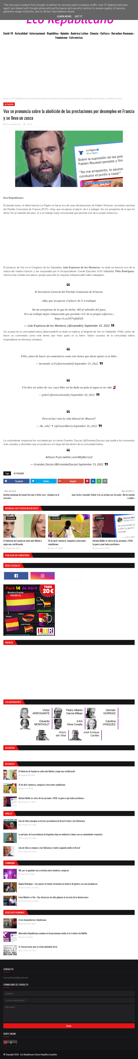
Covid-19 (8, 33)
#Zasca (50, 457)
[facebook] (16, 576)
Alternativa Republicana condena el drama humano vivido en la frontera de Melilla (53, 933)
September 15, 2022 (97, 325)
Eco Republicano (13, 124)
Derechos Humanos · (123, 33)
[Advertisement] (69, 70)
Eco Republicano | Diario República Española (38, 1054)
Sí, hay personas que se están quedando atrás (38, 946)
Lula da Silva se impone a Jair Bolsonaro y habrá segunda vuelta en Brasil (49, 847)
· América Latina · (79, 33)
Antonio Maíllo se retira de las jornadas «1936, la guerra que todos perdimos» (113, 542)
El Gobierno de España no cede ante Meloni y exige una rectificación (22, 542)
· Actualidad (21, 33)
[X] (69, 576)
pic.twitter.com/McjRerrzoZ (75, 457)
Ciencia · (95, 33)
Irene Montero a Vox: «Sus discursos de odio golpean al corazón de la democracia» (54, 897)
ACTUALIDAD (16, 98)
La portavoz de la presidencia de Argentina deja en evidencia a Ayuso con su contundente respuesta (60, 834)
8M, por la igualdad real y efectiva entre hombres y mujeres (44, 870)
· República (52, 33)
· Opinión (64, 33)
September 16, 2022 (83, 394)
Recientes (10, 764)
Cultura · (105, 33)
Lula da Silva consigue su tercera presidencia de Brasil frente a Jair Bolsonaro (52, 821)
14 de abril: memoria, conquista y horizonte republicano (42, 784)
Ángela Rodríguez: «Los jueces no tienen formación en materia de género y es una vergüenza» (58, 883)
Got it (78, 16)
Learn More (64, 16)
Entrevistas (76, 37)
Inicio (5, 98)
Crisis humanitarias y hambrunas (32, 919)
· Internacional (37, 33)
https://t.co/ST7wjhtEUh (69, 318)
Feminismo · (62, 37)
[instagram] (42, 576)
